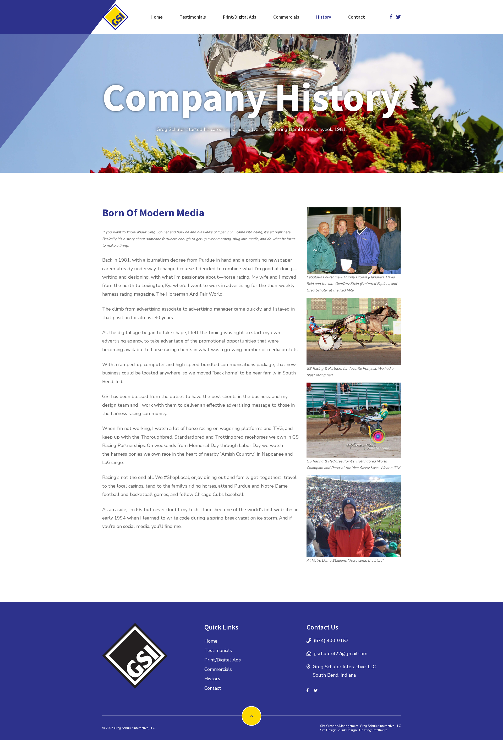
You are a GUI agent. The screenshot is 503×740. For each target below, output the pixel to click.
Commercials (286, 17)
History (323, 17)
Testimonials (193, 17)
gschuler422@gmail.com (340, 653)
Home (157, 17)
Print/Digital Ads (239, 17)
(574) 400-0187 (331, 640)
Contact (356, 17)
